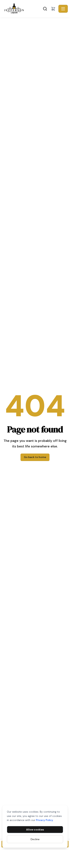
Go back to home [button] (35, 457)
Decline (35, 839)
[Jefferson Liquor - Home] (22, 8)
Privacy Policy (44, 820)
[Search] (45, 9)
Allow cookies (35, 829)
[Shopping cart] (53, 8)
